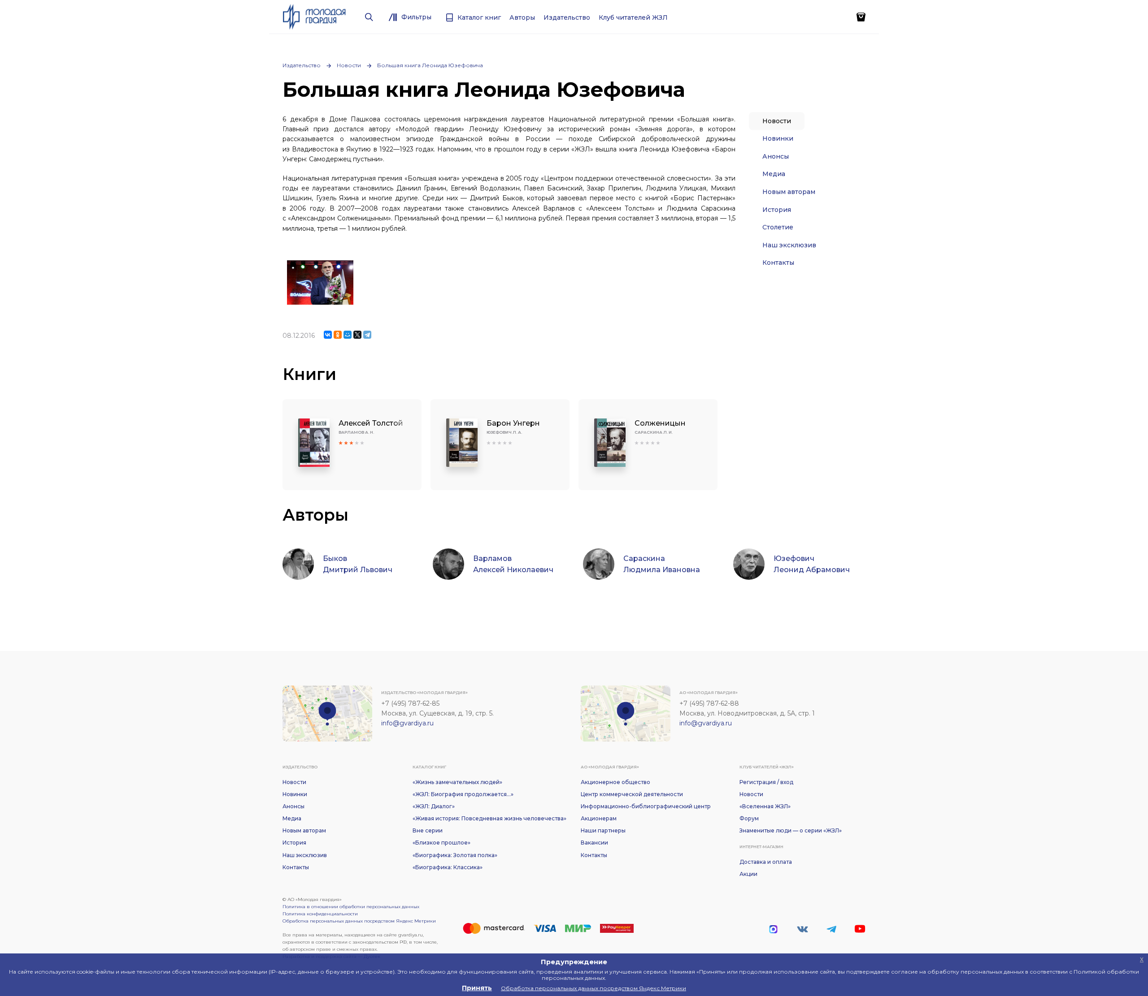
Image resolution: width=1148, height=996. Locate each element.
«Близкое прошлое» (441, 842)
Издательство (302, 65)
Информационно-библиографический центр (646, 806)
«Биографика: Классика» (448, 867)
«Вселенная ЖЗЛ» (765, 806)
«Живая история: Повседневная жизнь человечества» (489, 818)
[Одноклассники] (338, 335)
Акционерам (599, 818)
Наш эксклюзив (789, 245)
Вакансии (594, 842)
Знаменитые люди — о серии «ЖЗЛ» (790, 830)
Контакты (778, 263)
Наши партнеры (603, 830)
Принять (477, 988)
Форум (749, 818)
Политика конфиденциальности (320, 914)
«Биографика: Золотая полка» (455, 855)
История (776, 210)
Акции (748, 874)
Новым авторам (788, 192)
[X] (357, 335)
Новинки (777, 138)
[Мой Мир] (348, 335)
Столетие (777, 227)
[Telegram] (367, 335)
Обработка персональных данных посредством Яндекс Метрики (359, 921)
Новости (349, 65)
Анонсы (775, 156)
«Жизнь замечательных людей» (457, 782)
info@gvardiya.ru (407, 723)
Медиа (773, 174)
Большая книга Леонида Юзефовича (430, 65)
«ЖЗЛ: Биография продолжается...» (463, 794)
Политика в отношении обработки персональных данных (351, 907)
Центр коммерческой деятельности (632, 794)
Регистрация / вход (766, 782)
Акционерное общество (615, 782)
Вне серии (428, 830)
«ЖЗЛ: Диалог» (434, 806)
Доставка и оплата (765, 861)
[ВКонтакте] (328, 335)
